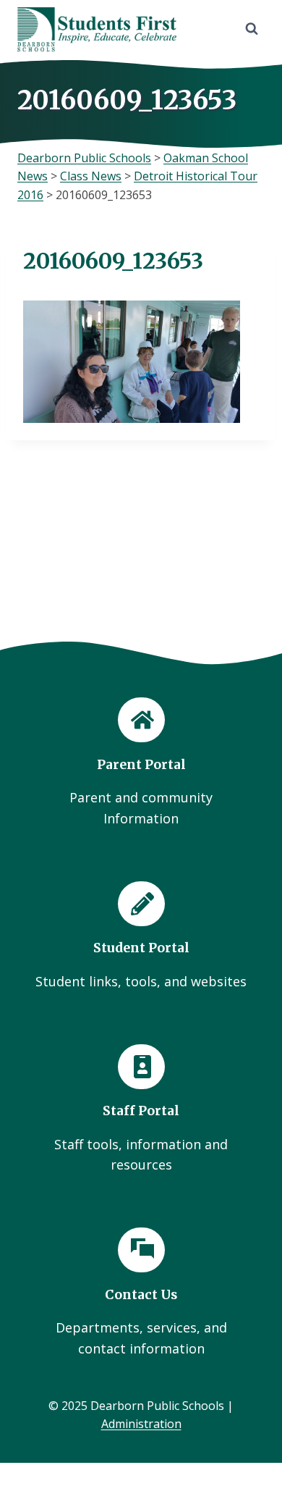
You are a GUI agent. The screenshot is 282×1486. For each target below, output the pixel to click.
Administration (141, 1424)
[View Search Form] (252, 29)
